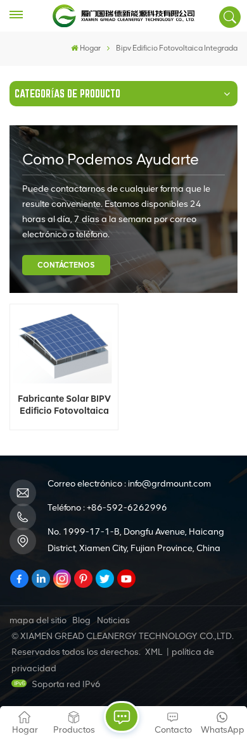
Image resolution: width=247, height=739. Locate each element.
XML (153, 652)
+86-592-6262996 (127, 507)
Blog (81, 620)
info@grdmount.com (169, 483)
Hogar (90, 48)
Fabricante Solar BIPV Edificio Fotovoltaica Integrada (64, 405)
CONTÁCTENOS (66, 265)
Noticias (113, 620)
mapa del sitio (38, 620)
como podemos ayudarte (110, 159)
